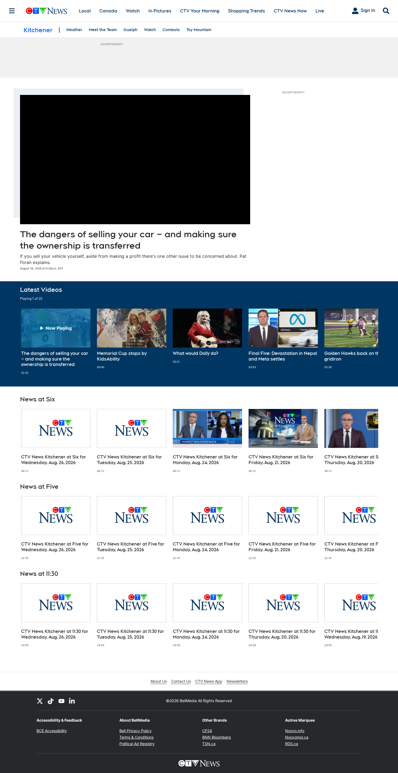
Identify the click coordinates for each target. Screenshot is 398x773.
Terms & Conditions (136, 737)
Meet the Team (103, 30)
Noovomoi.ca (296, 737)
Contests (171, 30)
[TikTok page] (50, 701)
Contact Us (181, 681)
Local (85, 11)
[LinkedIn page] (72, 701)
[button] (367, 342)
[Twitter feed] (40, 701)
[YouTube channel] (61, 701)
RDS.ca (291, 743)
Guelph (130, 30)
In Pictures (159, 11)
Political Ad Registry (137, 743)
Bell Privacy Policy (135, 730)
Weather (74, 30)
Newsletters (237, 681)
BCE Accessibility (52, 730)
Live (319, 11)
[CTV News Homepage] (46, 11)
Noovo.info (294, 730)
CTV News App (208, 681)
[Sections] (11, 10)
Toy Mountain (198, 30)
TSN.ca (209, 743)
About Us (159, 681)
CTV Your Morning (199, 11)
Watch (133, 11)
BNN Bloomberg (216, 737)
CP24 (207, 730)
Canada (108, 11)
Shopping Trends (246, 11)
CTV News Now (290, 11)
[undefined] (55, 342)
